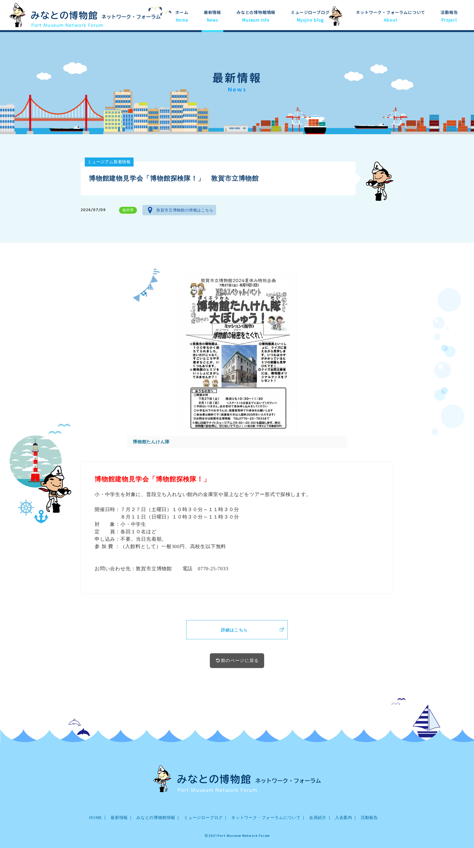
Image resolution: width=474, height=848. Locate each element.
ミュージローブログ (310, 15)
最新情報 (212, 15)
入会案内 (343, 818)
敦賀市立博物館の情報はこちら (184, 210)
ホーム (181, 15)
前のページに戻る (240, 660)
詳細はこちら (234, 630)
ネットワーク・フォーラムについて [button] (390, 15)
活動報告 (449, 15)
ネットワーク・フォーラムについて (266, 818)
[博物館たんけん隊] (237, 352)
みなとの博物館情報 (255, 15)
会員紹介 (317, 818)
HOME (95, 818)
